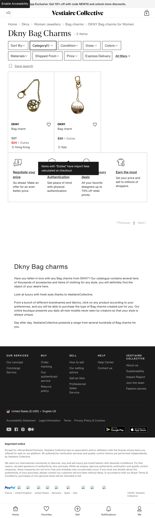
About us (132, 365)
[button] (147, 13)
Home (12, 24)
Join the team (135, 383)
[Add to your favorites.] (48, 124)
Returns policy (46, 389)
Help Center (106, 362)
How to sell (76, 362)
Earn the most (126, 172)
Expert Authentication (58, 174)
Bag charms (74, 24)
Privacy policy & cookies (89, 420)
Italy (75, 492)
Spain (67, 492)
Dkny (25, 24)
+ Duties (23, 142)
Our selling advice (76, 370)
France (8, 492)
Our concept (14, 362)
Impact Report (135, 377)
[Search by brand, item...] (8, 13)
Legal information (49, 420)
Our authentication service (50, 376)
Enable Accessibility (15, 4)
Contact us (105, 368)
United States (42, 492)
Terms (67, 420)
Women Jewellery (47, 24)
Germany (56, 492)
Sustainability (135, 371)
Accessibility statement (21, 420)
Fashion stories (136, 389)
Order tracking (46, 364)
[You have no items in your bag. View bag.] (147, 13)
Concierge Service (13, 370)
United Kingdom (23, 492)
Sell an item (77, 378)
